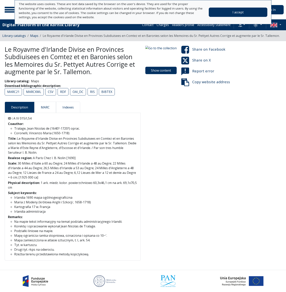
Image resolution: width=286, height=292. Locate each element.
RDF (63, 92)
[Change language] (276, 25)
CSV (51, 92)
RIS (92, 92)
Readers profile (183, 25)
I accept (238, 12)
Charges (163, 25)
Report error (203, 70)
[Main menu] (9, 10)
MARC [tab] (45, 107)
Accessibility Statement (214, 25)
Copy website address (211, 81)
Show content (161, 70)
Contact (148, 25)
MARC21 (13, 92)
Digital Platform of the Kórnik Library (40, 24)
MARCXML (33, 92)
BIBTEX (106, 92)
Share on (208, 49)
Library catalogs (14, 36)
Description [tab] (19, 107)
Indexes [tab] (68, 107)
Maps (34, 36)
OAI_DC (78, 92)
